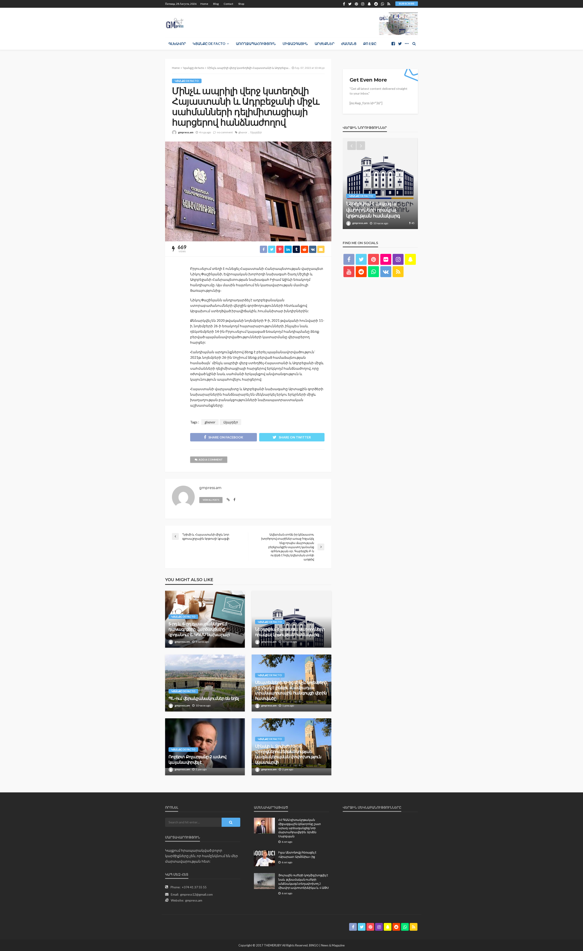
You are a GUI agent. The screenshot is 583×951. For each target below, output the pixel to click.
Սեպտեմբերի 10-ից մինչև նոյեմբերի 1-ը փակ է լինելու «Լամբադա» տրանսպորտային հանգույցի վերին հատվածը (291, 690)
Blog (216, 3)
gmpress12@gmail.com (196, 894)
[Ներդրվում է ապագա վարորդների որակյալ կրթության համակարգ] (291, 619)
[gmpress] (174, 22)
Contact (228, 3)
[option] (380, 183)
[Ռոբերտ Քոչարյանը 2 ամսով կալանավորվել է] (205, 746)
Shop (241, 3)
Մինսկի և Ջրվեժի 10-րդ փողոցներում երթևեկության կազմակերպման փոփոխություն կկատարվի (288, 754)
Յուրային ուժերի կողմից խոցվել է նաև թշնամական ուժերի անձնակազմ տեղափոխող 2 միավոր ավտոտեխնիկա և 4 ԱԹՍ (303, 881)
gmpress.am (185, 132)
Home (204, 3)
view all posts (211, 500)
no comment (225, 132)
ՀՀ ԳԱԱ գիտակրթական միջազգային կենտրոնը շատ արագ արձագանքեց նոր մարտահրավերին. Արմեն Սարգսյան (299, 828)
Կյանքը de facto (209, 43)
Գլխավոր (177, 43)
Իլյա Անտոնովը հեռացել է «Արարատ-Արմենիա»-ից (297, 854)
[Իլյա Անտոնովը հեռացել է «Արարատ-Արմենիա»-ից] (264, 858)
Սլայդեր (256, 132)
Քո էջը (369, 43)
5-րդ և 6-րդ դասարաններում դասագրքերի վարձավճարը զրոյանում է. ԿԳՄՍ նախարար (199, 629)
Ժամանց (348, 43)
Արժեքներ (324, 43)
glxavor (242, 132)
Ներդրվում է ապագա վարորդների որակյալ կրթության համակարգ (290, 632)
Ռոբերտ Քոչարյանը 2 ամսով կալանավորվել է (197, 759)
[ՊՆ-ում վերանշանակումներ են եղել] (205, 683)
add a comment (211, 459)
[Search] (414, 43)
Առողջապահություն (256, 43)
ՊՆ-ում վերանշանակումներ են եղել (204, 698)
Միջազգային (295, 43)
